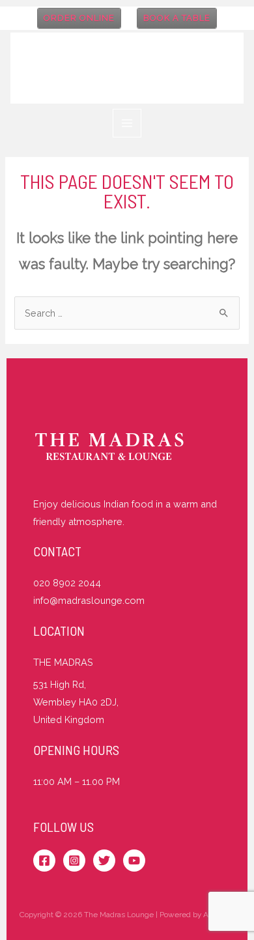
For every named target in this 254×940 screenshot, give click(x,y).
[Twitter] (104, 860)
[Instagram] (74, 860)
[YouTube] (134, 860)
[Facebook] (44, 860)
